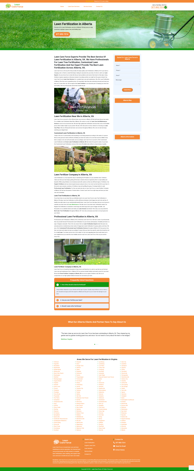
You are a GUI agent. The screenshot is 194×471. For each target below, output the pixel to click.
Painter (78, 392)
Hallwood (101, 398)
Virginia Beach (57, 381)
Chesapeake (124, 375)
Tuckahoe (56, 390)
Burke (122, 398)
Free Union (102, 407)
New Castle (79, 407)
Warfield (56, 377)
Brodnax (123, 401)
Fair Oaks (101, 415)
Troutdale (56, 392)
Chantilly (123, 381)
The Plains (56, 398)
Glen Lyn (101, 403)
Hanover (101, 394)
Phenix (78, 382)
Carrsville (123, 390)
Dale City (123, 362)
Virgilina (56, 382)
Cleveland (124, 371)
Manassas (79, 426)
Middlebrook (79, 417)
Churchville (124, 373)
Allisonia (123, 426)
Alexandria (124, 428)
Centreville (124, 382)
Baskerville (124, 417)
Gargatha (101, 405)
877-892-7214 (158, 7)
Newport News (80, 403)
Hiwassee (101, 382)
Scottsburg (57, 428)
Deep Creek (102, 428)
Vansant (56, 384)
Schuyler (78, 362)
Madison (78, 430)
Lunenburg (101, 363)
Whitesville (57, 371)
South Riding (57, 422)
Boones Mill (124, 405)
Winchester (57, 367)
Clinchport (124, 365)
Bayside (123, 415)
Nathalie (78, 409)
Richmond (79, 373)
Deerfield (101, 426)
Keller (100, 379)
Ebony (100, 418)
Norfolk (78, 399)
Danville (101, 430)
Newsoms (79, 401)
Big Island (124, 411)
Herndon (101, 386)
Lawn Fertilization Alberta (69, 49)
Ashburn (123, 420)
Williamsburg (57, 369)
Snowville (56, 424)
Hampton (101, 396)
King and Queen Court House (106, 377)
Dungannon (102, 420)
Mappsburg (79, 424)
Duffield (101, 422)
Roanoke (78, 371)
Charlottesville (125, 377)
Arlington (123, 422)
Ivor (100, 381)
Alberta (59, 49)
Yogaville (56, 363)
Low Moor (101, 365)
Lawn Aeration (89, 448)
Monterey (78, 411)
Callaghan (123, 396)
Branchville (124, 403)
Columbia (123, 363)
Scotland (56, 430)
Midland (78, 415)
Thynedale (56, 396)
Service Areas (88, 6)
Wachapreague (58, 379)
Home (62, 6)
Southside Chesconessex (61, 418)
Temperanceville (58, 401)
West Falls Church (58, 373)
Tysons (56, 388)
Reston (78, 375)
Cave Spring (124, 384)
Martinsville (79, 422)
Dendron (101, 424)
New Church (79, 405)
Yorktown (56, 362)
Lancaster (101, 373)
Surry (55, 403)
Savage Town (79, 365)
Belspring (123, 413)
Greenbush (102, 399)
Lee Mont (101, 371)
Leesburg (101, 369)
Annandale (124, 424)
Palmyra (78, 390)
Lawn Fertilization (89, 442)
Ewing (100, 417)
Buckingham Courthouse (127, 399)
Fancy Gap (101, 411)
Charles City (124, 379)
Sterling (56, 409)
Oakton (78, 394)
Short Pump (57, 426)
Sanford (78, 367)
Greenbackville (103, 401)
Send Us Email (121, 446)
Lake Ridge (102, 375)
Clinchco (123, 367)
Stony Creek (57, 407)
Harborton (101, 392)
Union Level (57, 386)
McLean (78, 420)
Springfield (57, 415)
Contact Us (99, 6)
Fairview (101, 413)
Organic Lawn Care (90, 445)
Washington (57, 375)
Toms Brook (57, 394)
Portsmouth (79, 379)
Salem (78, 369)
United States (120, 450)
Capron (123, 392)
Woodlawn (56, 365)
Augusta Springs (125, 418)
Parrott (78, 386)
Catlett (123, 388)
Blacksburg (124, 409)
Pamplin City (79, 388)
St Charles (56, 413)
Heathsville (102, 388)
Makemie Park (80, 428)
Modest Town (80, 413)
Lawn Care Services (73, 6)
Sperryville (57, 417)
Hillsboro (101, 384)
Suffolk (56, 405)
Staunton (56, 411)
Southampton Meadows (60, 420)
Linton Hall (101, 367)
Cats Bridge (124, 386)
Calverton (123, 394)
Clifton (123, 369)
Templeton (56, 399)
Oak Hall (78, 396)
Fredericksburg (103, 409)
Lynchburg (101, 362)
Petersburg (79, 384)
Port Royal (79, 381)
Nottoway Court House (82, 398)
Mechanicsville (80, 418)
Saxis (77, 363)
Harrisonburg (102, 390)
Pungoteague (79, 377)
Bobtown (123, 407)
